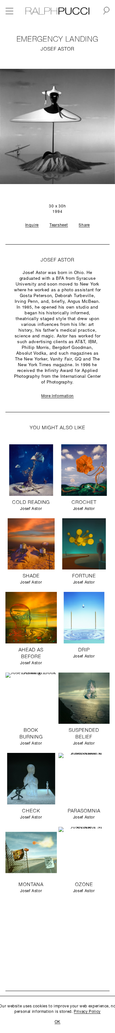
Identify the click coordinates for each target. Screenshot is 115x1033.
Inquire (32, 225)
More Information (57, 396)
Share (84, 225)
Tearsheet (59, 225)
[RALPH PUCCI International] (57, 11)
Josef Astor (57, 49)
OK (57, 1022)
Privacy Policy (87, 1012)
